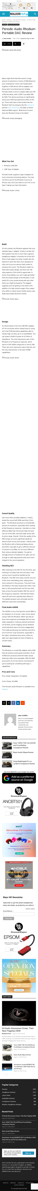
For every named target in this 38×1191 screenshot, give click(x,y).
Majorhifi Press (6, 1033)
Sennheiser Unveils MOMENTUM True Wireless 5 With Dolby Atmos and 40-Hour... (24, 1066)
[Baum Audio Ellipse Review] (7, 754)
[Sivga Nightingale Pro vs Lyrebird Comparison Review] (7, 763)
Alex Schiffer (7, 38)
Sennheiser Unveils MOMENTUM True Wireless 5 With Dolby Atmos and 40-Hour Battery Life (19, 1138)
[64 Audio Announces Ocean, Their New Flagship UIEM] (19, 1013)
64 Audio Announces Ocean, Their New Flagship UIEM (18, 1029)
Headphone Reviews (6, 757)
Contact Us (21, 1183)
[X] (9, 703)
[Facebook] (13, 703)
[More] (24, 44)
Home (4, 20)
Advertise (13, 1183)
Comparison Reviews (6, 748)
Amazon (5, 689)
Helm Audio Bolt (13, 108)
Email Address (8, 911)
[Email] (4, 703)
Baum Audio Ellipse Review (23, 752)
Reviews (9, 20)
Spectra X (30, 105)
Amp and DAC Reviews (19, 20)
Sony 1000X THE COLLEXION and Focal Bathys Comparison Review (24, 745)
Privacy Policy (30, 1183)
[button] (3, 14)
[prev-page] (3, 1074)
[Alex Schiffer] (10, 722)
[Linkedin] (18, 703)
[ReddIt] (23, 703)
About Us (5, 1183)
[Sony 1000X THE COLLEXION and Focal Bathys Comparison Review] (7, 745)
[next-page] (6, 1074)
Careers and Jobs (19, 1185)
